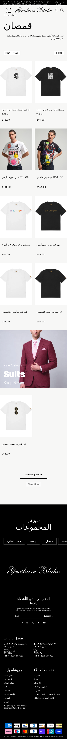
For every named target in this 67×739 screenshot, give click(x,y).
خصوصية (37, 690)
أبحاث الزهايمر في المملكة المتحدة (47, 694)
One (7, 53)
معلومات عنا (8, 675)
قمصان (49, 541)
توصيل (36, 679)
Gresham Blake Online (18, 736)
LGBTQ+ (8, 686)
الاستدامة (7, 690)
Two (16, 53)
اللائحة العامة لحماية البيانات (44, 698)
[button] (56, 10)
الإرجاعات (37, 683)
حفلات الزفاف (9, 683)
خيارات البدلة (8, 679)
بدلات (33, 541)
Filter (59, 52)
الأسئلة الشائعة (9, 694)
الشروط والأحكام (40, 686)
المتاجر (6, 702)
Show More (33, 484)
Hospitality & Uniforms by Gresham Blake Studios (15, 706)
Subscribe (48, 616)
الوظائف (7, 698)
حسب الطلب (14, 541)
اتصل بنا (37, 675)
